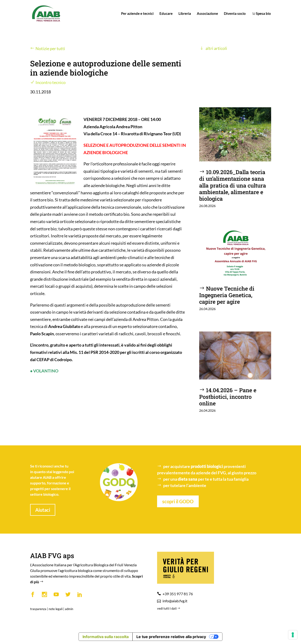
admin (69, 609)
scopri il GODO (178, 501)
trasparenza (38, 609)
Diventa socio (235, 14)
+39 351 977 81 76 (177, 593)
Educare (166, 14)
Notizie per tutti (50, 48)
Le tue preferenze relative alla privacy (171, 636)
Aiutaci (42, 510)
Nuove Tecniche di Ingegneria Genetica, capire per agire (226, 295)
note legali (56, 609)
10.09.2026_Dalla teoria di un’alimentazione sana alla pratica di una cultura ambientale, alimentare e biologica (232, 185)
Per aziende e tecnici (137, 14)
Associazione (207, 14)
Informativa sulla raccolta (106, 636)
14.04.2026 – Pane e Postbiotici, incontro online (227, 396)
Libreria (184, 14)
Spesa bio (263, 14)
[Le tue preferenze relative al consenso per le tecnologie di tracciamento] (292, 634)
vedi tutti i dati (167, 608)
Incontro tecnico (51, 82)
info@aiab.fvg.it (174, 601)
